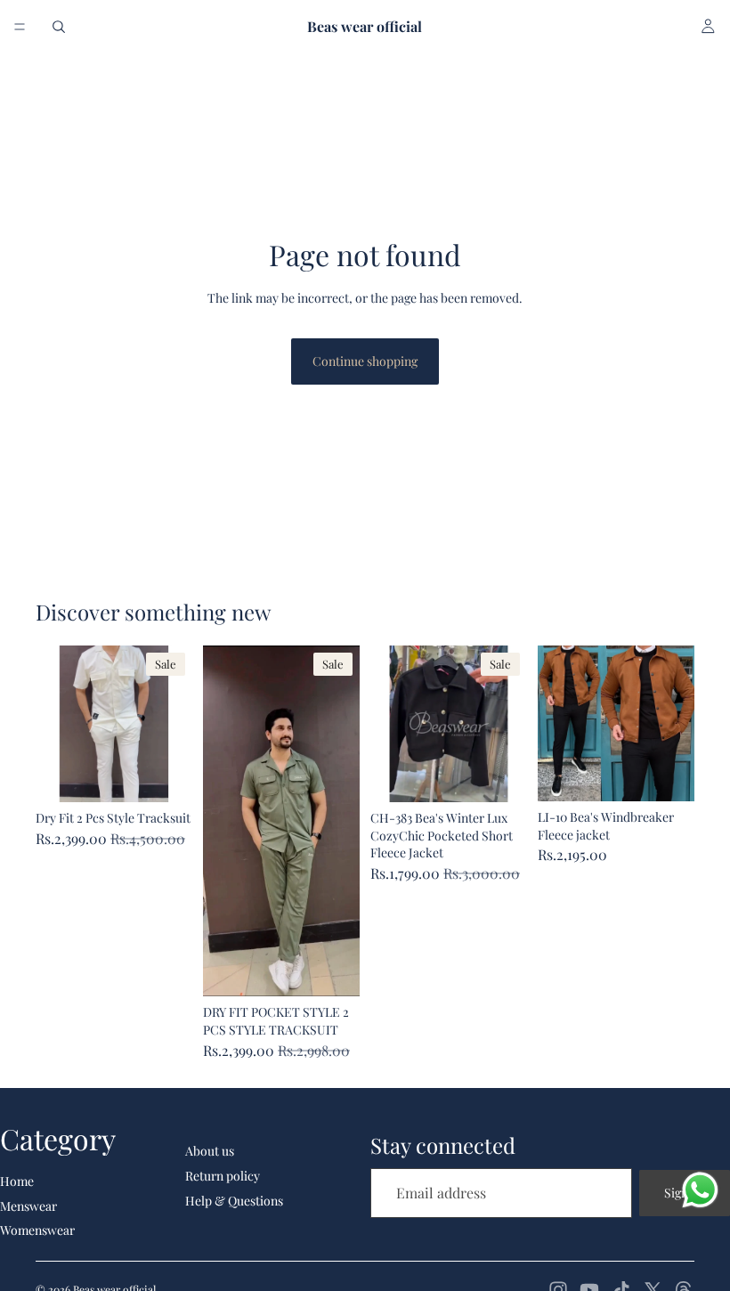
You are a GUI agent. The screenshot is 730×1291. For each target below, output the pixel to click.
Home (17, 1181)
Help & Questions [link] (234, 1200)
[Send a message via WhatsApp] (700, 1190)
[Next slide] (172, 723)
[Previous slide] (55, 723)
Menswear (28, 1206)
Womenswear (37, 1230)
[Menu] (19, 26)
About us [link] (209, 1150)
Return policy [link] (222, 1175)
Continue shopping (365, 361)
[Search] (58, 26)
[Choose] (165, 775)
